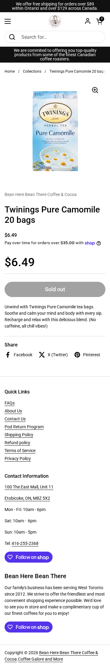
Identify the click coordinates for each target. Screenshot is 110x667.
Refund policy (17, 442)
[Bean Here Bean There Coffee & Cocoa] (55, 21)
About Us (13, 410)
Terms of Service (20, 450)
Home (10, 71)
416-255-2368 (25, 543)
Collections (32, 71)
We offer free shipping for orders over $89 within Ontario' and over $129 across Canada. (55, 6)
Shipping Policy (19, 434)
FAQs (10, 403)
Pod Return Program (24, 426)
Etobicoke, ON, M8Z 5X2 (27, 498)
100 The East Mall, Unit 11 (29, 486)
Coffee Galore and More (40, 659)
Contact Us (15, 418)
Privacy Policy (18, 458)
